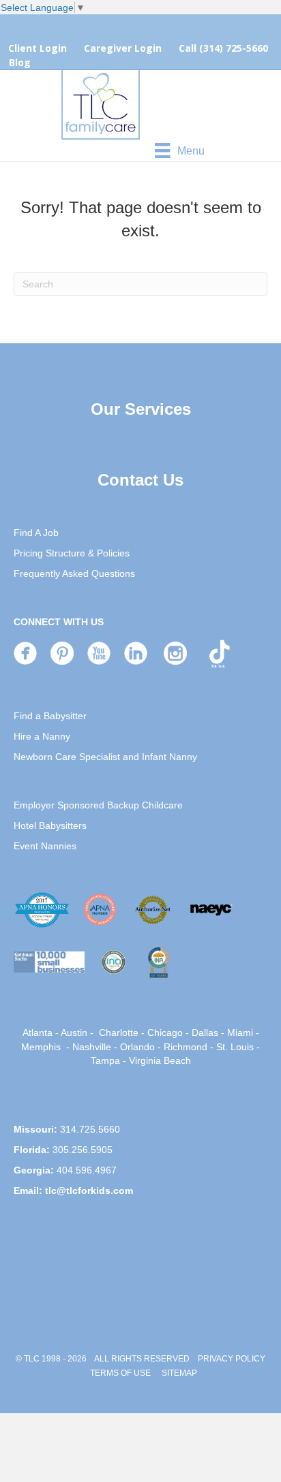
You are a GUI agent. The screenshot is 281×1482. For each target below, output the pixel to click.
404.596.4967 (87, 1170)
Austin (74, 1032)
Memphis (41, 1046)
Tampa (105, 1060)
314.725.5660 (90, 1129)
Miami (240, 1032)
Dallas (205, 1032)
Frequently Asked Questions (74, 573)
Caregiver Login (123, 48)
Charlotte (118, 1032)
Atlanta (38, 1032)
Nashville (91, 1046)
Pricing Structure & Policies (72, 553)
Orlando (137, 1046)
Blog (20, 62)
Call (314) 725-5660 (223, 48)
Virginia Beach (160, 1060)
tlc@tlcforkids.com (89, 1190)
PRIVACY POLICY (231, 1358)
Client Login (37, 48)
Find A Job (36, 532)
